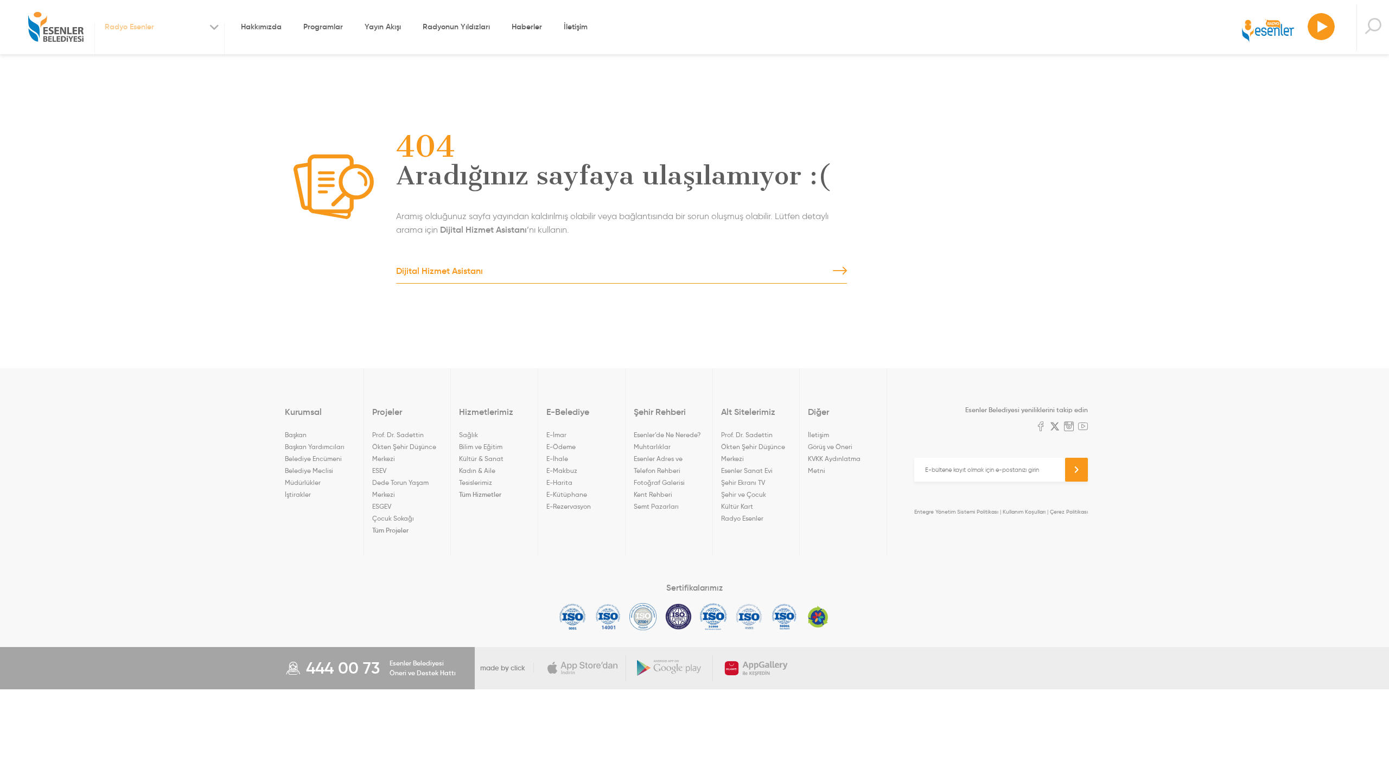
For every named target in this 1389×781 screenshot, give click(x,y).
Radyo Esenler (1268, 32)
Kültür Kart (737, 506)
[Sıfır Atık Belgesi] (818, 616)
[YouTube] (1083, 427)
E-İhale (557, 458)
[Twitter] (1055, 427)
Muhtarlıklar (652, 447)
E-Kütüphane (566, 494)
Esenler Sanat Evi (747, 470)
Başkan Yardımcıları (315, 447)
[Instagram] (1069, 427)
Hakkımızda (261, 26)
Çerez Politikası (1069, 511)
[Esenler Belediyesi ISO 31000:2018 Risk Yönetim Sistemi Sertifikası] (714, 616)
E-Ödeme (561, 447)
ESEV (379, 470)
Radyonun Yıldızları (456, 26)
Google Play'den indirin (669, 668)
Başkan (296, 435)
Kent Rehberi (653, 494)
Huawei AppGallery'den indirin (756, 668)
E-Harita (559, 482)
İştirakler (298, 494)
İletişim (576, 26)
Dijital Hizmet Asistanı (483, 229)
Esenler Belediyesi (56, 27)
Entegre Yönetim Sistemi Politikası (956, 511)
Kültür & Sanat (481, 458)
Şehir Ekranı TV (743, 482)
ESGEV (381, 506)
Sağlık (468, 435)
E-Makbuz (561, 470)
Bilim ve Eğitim (480, 447)
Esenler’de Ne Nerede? (667, 435)
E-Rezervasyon (568, 506)
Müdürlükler (303, 482)
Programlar (323, 26)
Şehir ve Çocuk (743, 494)
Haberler (527, 26)
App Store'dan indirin (582, 668)
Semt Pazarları (656, 506)
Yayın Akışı (383, 26)
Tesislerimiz (475, 482)
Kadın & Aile (477, 470)
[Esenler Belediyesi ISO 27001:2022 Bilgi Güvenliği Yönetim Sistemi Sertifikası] (643, 616)
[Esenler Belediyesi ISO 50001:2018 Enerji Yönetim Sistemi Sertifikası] (784, 616)
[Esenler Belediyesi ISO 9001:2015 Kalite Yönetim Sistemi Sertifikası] (573, 616)
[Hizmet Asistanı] (1372, 27)
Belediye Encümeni (313, 458)
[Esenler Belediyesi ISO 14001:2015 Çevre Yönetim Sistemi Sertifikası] (608, 616)
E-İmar (556, 435)
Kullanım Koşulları (1024, 511)
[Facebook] (1041, 427)
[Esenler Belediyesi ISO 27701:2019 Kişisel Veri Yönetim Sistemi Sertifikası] (678, 616)
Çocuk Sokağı (393, 518)
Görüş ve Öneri (830, 447)
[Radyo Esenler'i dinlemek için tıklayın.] (1321, 27)
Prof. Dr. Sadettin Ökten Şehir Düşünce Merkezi (404, 447)
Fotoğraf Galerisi (659, 482)
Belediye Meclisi (309, 470)
